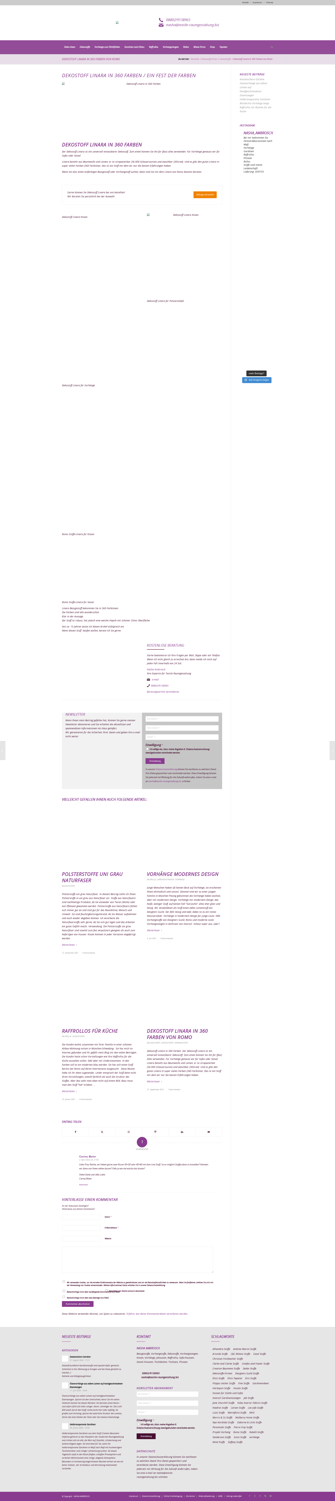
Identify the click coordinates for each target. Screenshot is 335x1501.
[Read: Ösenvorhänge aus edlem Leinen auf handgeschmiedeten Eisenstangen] (65, 1385)
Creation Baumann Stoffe (226, 1368)
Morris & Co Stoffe (222, 1417)
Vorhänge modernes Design (183, 874)
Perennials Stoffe (222, 1427)
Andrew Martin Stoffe (244, 1349)
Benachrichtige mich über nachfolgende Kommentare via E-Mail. (93, 1292)
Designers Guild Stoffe (247, 1373)
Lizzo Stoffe (219, 1413)
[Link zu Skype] (265, 1496)
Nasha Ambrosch (156, 669)
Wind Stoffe (219, 1442)
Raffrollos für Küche (90, 1031)
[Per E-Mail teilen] (208, 1132)
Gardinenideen (260, 1383)
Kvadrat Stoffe (220, 1408)
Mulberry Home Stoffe (247, 1417)
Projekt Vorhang (221, 1432)
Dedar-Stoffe (249, 1368)
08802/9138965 (178, 20)
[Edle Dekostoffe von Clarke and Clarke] (332, 750)
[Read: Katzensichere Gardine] (65, 1358)
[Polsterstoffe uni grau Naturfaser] (99, 837)
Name (108, 1217)
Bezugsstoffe (68, 886)
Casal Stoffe (259, 1354)
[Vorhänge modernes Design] (184, 837)
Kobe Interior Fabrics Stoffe (252, 1403)
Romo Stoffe (239, 1432)
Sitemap (269, 2)
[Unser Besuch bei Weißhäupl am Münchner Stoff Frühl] (256, 282)
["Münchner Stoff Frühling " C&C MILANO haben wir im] (256, 358)
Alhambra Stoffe (221, 1349)
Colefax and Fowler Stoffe (256, 1364)
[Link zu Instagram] (254, 1496)
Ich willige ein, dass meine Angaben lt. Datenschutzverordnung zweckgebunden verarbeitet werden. (178, 751)
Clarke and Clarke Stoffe (226, 1364)
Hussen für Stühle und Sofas (228, 1393)
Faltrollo (151, 880)
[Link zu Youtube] (270, 1496)
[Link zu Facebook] (249, 1496)
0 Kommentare (89, 953)
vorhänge (254, 1437)
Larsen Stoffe (238, 1408)
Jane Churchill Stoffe (223, 1403)
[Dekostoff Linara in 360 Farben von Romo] (184, 994)
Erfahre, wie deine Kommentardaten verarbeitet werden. (157, 1314)
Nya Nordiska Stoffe (223, 1422)
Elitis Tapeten (235, 1378)
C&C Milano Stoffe (240, 1354)
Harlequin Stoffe (221, 1388)
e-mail (155, 680)
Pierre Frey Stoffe (243, 1427)
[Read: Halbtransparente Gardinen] (65, 1426)
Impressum (257, 2)
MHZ (251, 1413)
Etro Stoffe (250, 1378)
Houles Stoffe (240, 1388)
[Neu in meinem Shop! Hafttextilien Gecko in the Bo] (256, 244)
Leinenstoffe (78, 1036)
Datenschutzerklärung (166, 769)
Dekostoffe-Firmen (222, 1373)
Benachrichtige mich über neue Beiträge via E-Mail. (88, 1298)
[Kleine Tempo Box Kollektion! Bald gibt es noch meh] (256, 206)
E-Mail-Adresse (111, 1228)
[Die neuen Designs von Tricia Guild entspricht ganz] (256, 301)
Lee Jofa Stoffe (255, 1408)
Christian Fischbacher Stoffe (228, 1359)
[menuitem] (69, 47)
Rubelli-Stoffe (256, 1432)
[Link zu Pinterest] (260, 1496)
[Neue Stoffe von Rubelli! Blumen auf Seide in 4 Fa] (256, 339)
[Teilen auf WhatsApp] (129, 1132)
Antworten (83, 1185)
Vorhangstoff (181, 1043)
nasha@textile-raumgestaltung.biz (192, 25)
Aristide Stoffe (220, 1354)
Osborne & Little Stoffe (249, 1422)
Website (108, 1239)
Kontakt (245, 2)
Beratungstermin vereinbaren (163, 692)
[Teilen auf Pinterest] (155, 1132)
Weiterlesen (68, 945)
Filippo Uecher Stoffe (224, 1383)
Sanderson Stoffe (222, 1437)
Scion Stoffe (240, 1437)
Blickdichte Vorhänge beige (254, 103)
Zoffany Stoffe (235, 1442)
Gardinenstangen (165, 880)
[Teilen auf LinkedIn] (182, 1132)
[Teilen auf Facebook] (75, 1132)
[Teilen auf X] (102, 1132)
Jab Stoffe (249, 1398)
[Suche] (270, 47)
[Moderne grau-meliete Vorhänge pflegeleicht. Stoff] (256, 263)
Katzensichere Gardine (252, 79)
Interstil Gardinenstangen (227, 1398)
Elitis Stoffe (219, 1378)
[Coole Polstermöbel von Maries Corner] (2, 750)
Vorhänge (180, 880)
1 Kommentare (174, 1090)
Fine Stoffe (244, 1383)
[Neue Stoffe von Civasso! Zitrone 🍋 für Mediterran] (256, 320)
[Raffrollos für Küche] (99, 994)
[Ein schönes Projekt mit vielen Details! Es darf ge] (256, 225)
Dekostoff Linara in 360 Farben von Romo (91, 59)
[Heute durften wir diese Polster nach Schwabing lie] (256, 187)
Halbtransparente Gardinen (255, 99)
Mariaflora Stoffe (237, 1413)
